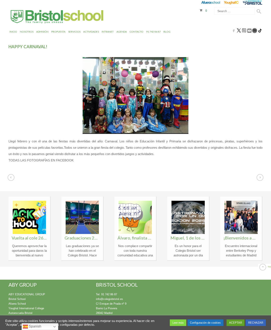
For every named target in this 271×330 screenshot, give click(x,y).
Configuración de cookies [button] (205, 322)
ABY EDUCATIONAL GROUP (26, 294)
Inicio (13, 31)
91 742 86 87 (153, 31)
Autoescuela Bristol (20, 313)
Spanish (34, 326)
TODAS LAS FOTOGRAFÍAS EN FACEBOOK (41, 160)
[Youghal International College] (231, 2)
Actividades (91, 31)
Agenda (121, 31)
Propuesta (58, 31)
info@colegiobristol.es (109, 299)
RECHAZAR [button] (255, 322)
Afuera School (17, 303)
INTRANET (108, 31)
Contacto (136, 31)
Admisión (42, 31)
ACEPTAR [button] (235, 322)
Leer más (178, 322)
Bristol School (17, 299)
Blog (166, 31)
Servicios (74, 31)
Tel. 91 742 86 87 (106, 294)
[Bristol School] (57, 17)
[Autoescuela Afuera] (252, 2)
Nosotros (26, 31)
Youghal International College (26, 308)
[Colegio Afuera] (210, 2)
